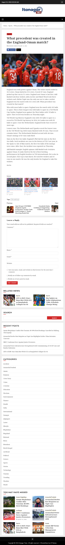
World (5, 485)
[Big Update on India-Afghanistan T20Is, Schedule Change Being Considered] (39, 300)
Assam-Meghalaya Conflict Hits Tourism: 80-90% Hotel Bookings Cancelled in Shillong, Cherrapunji (23, 506)
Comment (10, 227)
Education (6, 389)
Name (9, 250)
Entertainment (8, 397)
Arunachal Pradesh (9, 367)
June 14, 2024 (23, 46)
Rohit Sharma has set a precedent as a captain (47, 188)
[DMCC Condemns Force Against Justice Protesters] (9, 514)
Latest (5, 422)
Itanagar (6, 415)
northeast (6, 452)
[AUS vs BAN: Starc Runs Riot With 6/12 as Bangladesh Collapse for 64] (9, 300)
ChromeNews (44, 543)
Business (6, 375)
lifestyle (6, 426)
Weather (6, 481)
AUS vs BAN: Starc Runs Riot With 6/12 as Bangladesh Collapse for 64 (24, 301)
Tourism (6, 474)
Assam (5, 371)
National (6, 437)
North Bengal (7, 448)
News (5, 441)
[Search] (62, 19)
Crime (5, 382)
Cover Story (7, 378)
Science (5, 459)
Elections (6, 393)
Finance (5, 400)
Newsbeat (6, 444)
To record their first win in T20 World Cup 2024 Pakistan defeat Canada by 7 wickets (31, 189)
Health (5, 404)
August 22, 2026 (22, 519)
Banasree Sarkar (13, 46)
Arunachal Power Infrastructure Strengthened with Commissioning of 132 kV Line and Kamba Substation (52, 520)
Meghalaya (7, 430)
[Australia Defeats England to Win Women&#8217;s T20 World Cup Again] (15, 182)
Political (6, 455)
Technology (7, 470)
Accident (6, 364)
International (7, 411)
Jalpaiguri (6, 419)
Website (9, 263)
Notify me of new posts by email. (18, 279)
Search (7, 312)
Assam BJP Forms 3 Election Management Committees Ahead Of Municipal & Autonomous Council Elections (52, 533)
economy (6, 386)
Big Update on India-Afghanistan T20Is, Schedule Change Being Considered (53, 302)
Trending (6, 477)
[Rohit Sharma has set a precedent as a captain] (50, 182)
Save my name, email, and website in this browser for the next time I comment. (31, 271)
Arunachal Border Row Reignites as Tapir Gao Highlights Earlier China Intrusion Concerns (52, 506)
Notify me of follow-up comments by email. (22, 275)
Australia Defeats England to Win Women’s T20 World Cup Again (14, 189)
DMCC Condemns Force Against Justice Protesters (19, 342)
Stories (5, 466)
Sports (9, 34)
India (5, 408)
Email (9, 257)
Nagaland (6, 433)
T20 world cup (15, 199)
